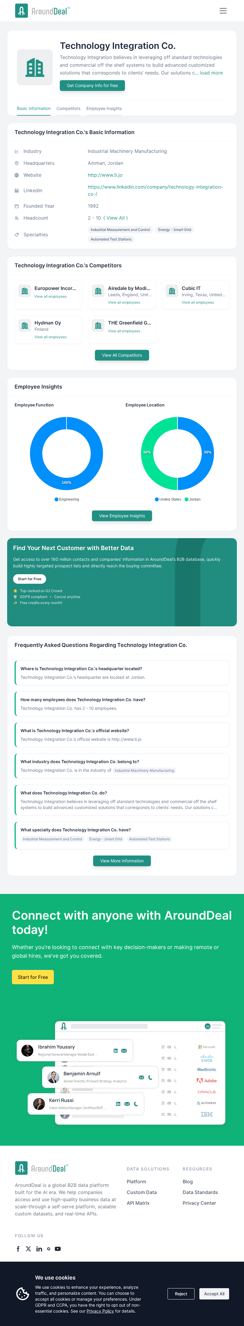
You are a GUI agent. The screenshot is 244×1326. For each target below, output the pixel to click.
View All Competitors (122, 355)
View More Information (122, 860)
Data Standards (200, 1192)
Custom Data (142, 1192)
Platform (136, 1181)
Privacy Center (199, 1203)
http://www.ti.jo (105, 175)
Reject (181, 1293)
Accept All (214, 1293)
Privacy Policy (100, 1310)
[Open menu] (223, 11)
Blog (188, 1181)
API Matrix (138, 1203)
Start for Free (29, 579)
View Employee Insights (122, 515)
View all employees (51, 296)
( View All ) (115, 218)
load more (211, 73)
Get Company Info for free (92, 85)
